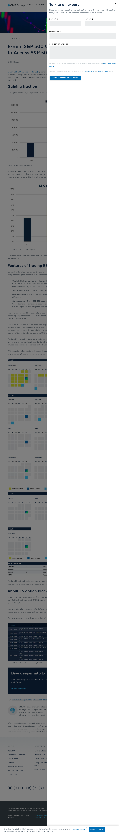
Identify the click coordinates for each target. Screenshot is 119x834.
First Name (53, 19)
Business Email (55, 31)
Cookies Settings (79, 829)
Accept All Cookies (96, 829)
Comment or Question (58, 44)
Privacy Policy (89, 71)
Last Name (89, 19)
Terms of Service (103, 71)
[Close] (116, 3)
